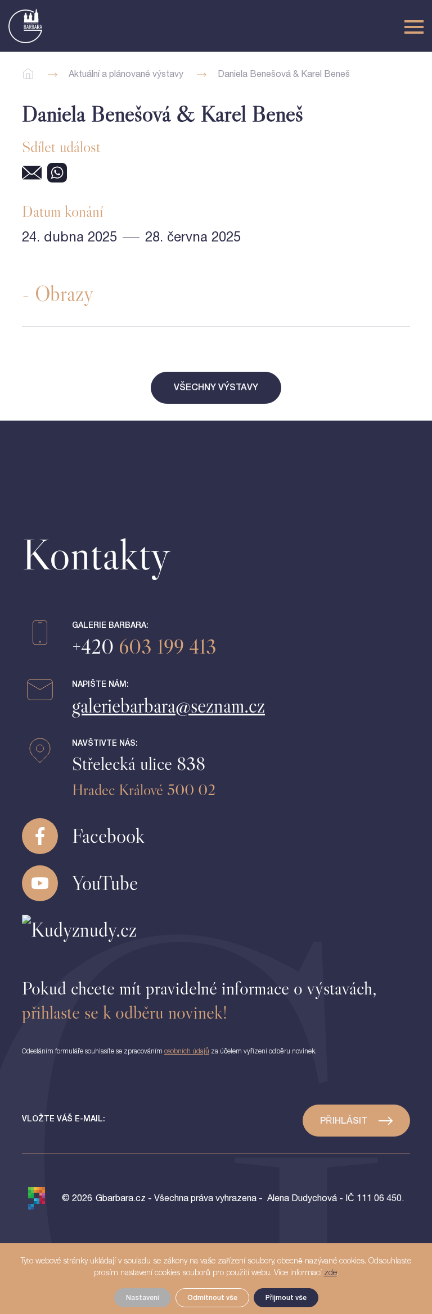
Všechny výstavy (216, 387)
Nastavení (142, 1297)
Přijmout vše (286, 1297)
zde (330, 1273)
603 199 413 (144, 646)
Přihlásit (343, 1120)
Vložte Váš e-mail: (63, 1119)
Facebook (108, 835)
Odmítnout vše (212, 1297)
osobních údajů (186, 1051)
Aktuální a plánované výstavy (126, 74)
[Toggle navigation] (414, 27)
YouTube (105, 883)
